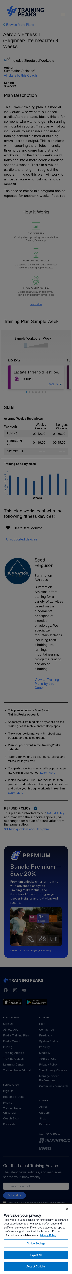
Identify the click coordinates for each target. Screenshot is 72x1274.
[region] (36, 1238)
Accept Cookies (36, 1266)
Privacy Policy (48, 1235)
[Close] (67, 1208)
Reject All (36, 1255)
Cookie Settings (36, 1243)
